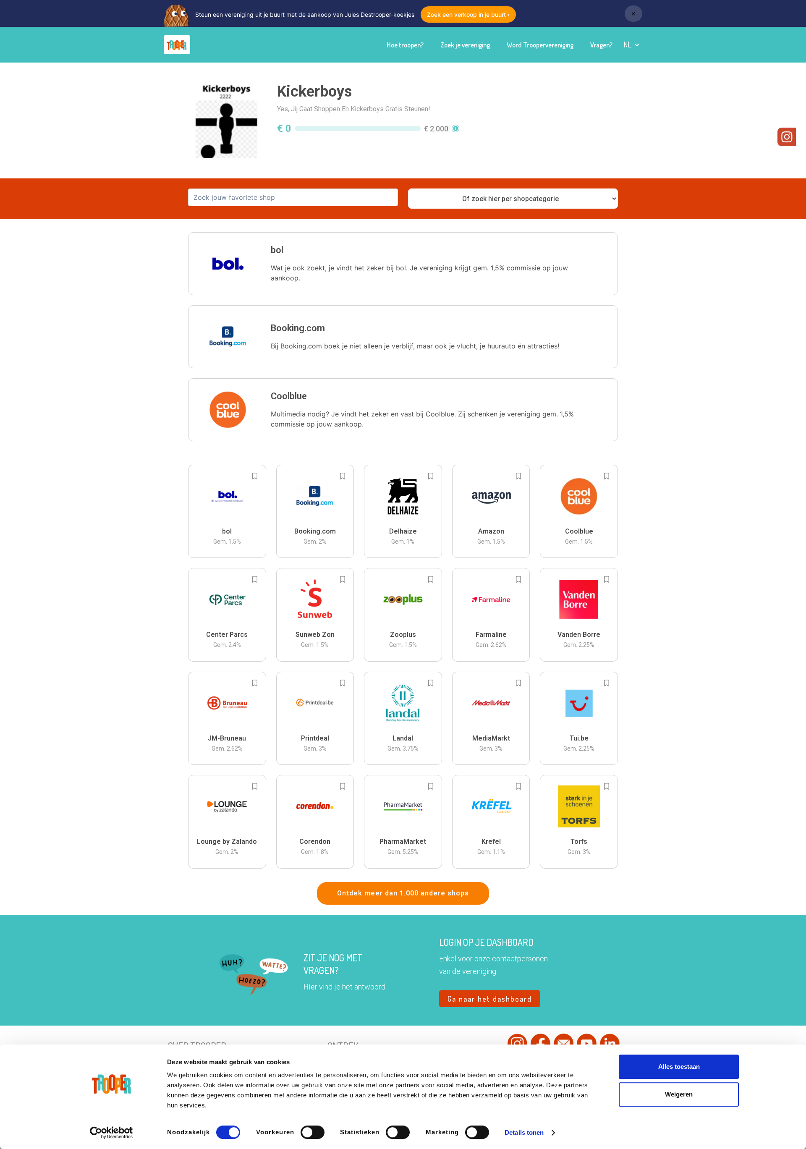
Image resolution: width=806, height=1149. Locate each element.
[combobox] (293, 197)
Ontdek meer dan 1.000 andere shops (403, 893)
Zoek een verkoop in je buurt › (468, 14)
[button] (631, 45)
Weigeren (679, 1094)
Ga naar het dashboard (489, 998)
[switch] (312, 1132)
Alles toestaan (679, 1066)
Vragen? (601, 45)
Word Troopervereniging (540, 45)
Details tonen (524, 1132)
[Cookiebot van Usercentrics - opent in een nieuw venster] (111, 1132)
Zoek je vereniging (465, 45)
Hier (310, 986)
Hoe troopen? (405, 45)
